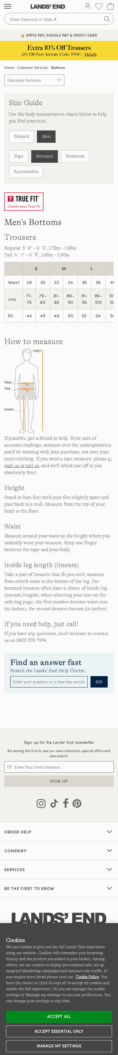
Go (99, 681)
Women (21, 136)
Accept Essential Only (59, 1031)
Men (46, 136)
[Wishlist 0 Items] (99, 6)
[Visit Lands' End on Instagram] (41, 804)
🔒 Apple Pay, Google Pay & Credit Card (59, 35)
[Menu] (7, 6)
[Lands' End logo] (59, 919)
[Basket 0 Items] (110, 6)
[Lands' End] (48, 6)
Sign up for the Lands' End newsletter (59, 742)
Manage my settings (59, 1045)
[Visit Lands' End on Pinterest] (75, 804)
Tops (18, 156)
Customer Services (32, 67)
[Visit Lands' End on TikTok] (52, 804)
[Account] (87, 6)
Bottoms (44, 156)
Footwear (75, 156)
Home (9, 67)
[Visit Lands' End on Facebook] (64, 804)
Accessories (26, 171)
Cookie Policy (87, 976)
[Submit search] (106, 19)
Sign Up (59, 781)
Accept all (58, 1016)
